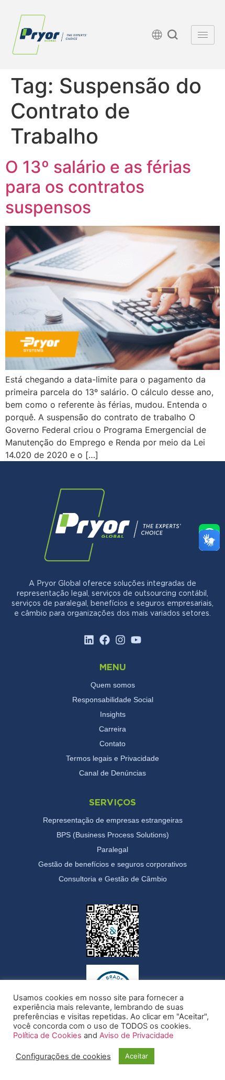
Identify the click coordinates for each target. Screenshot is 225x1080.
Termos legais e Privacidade (112, 758)
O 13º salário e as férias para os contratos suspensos (98, 187)
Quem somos (113, 685)
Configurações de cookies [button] (63, 1056)
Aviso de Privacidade (136, 1035)
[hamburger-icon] (203, 35)
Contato (112, 743)
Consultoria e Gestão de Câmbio (113, 879)
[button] (172, 36)
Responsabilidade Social (112, 699)
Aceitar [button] (136, 1056)
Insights (113, 714)
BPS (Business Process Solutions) (113, 835)
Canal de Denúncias (112, 773)
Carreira (112, 729)
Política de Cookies (48, 1035)
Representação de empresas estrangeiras (113, 820)
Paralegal (112, 849)
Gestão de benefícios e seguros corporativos (112, 864)
